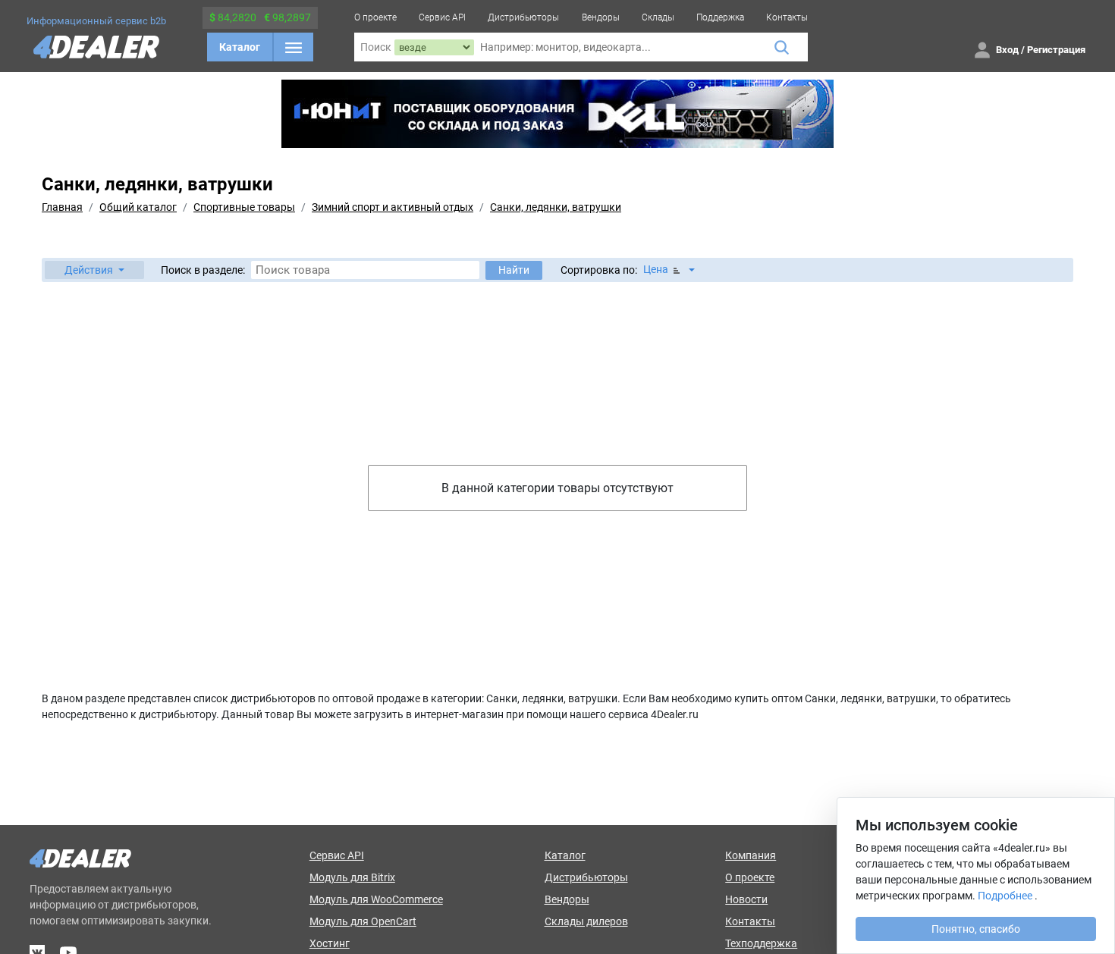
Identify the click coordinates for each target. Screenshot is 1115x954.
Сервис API (442, 17)
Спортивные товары (244, 207)
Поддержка (720, 17)
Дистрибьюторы (523, 17)
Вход (1007, 49)
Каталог (239, 47)
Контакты (787, 17)
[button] (94, 270)
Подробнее (1005, 896)
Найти (513, 270)
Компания (750, 855)
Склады (658, 17)
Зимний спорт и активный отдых (392, 207)
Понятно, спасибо (975, 929)
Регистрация (1056, 49)
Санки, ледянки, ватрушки (555, 207)
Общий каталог (138, 207)
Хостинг (329, 943)
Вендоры (601, 17)
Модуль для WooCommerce (376, 899)
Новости (746, 899)
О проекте (375, 17)
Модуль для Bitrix (352, 877)
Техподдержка (761, 943)
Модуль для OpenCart (362, 921)
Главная (62, 207)
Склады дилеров (586, 921)
